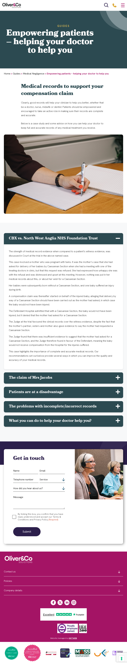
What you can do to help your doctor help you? (50, 421)
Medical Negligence (33, 73)
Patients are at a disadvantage (36, 392)
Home (7, 73)
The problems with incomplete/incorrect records (52, 406)
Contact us (10, 571)
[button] (63, 238)
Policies (8, 581)
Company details (13, 590)
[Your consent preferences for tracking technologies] (122, 659)
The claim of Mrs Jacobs (30, 378)
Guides (16, 73)
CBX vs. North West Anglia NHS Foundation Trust (53, 238)
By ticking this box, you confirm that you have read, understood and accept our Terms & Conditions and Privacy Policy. (40, 517)
